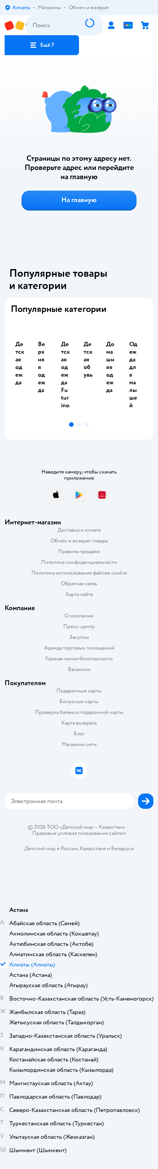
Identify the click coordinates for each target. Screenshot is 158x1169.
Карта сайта (79, 594)
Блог (79, 733)
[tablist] (79, 369)
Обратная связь (79, 583)
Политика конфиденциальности (79, 562)
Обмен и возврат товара (79, 540)
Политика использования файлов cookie (79, 573)
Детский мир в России (51, 848)
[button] (42, 45)
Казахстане (93, 848)
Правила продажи (79, 551)
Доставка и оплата (79, 530)
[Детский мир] (15, 25)
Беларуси (122, 848)
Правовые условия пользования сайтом (79, 833)
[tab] (22, 369)
